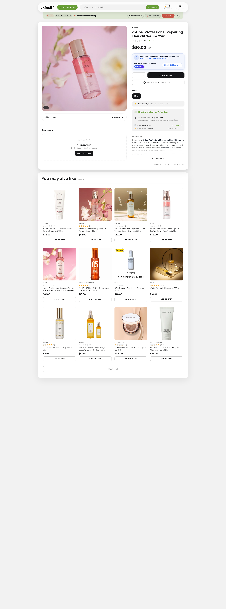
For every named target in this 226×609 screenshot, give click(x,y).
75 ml (136, 96)
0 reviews (153, 41)
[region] (84, 68)
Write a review (84, 153)
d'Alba (135, 27)
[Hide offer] (178, 16)
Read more (157, 158)
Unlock (169, 16)
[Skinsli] (47, 7)
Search (154, 7)
